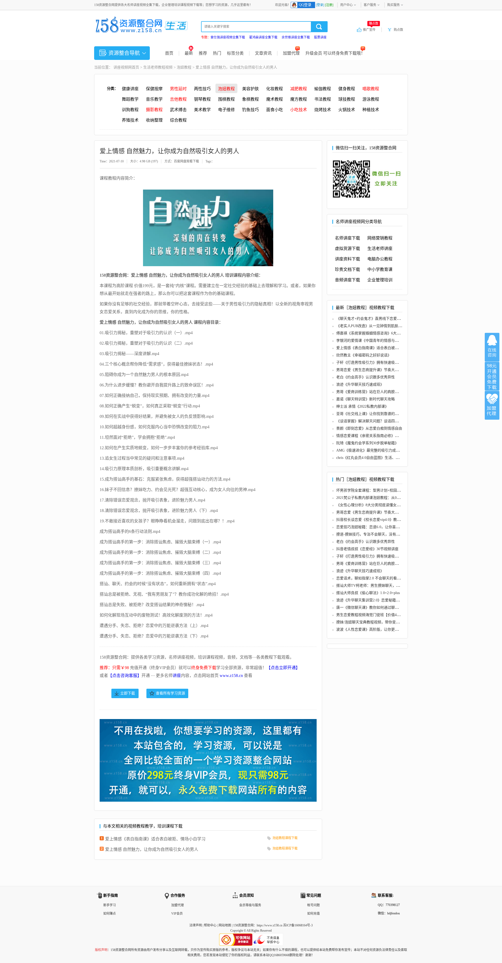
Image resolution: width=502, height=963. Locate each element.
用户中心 (346, 5)
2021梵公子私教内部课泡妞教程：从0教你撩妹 (373, 498)
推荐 (203, 53)
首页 (169, 53)
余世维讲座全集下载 (296, 37)
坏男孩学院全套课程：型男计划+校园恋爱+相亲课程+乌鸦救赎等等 (390, 490)
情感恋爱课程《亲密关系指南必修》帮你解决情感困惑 (380, 436)
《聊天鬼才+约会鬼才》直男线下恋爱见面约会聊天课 (379, 319)
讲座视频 (120, 67)
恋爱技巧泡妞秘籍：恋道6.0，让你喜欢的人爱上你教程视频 (384, 527)
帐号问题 (313, 905)
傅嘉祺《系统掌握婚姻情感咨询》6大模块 (370, 333)
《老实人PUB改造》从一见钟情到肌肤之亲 (371, 326)
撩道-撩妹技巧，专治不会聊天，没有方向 (369, 534)
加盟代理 (291, 53)
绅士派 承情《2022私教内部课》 (362, 406)
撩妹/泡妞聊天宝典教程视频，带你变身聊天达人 (375, 622)
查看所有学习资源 (170, 693)
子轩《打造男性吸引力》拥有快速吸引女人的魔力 (376, 362)
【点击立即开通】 (283, 667)
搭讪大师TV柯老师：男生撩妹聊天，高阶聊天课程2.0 (379, 586)
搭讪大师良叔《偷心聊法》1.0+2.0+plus (368, 593)
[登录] (320, 5)
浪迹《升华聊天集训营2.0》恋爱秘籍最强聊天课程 (377, 600)
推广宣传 (370, 29)
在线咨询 (492, 347)
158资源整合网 (243, 925)
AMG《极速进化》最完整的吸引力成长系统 (371, 450)
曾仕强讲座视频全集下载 (227, 37)
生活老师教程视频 (158, 67)
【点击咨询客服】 (124, 675)
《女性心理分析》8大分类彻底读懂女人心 (370, 505)
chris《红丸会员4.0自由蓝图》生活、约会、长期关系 (378, 458)
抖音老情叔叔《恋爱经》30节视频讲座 (367, 549)
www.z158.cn (231, 675)
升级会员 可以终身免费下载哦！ (335, 53)
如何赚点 (109, 913)
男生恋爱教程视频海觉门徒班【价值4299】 (371, 615)
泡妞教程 (184, 67)
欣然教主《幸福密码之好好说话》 (363, 355)
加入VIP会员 (492, 376)
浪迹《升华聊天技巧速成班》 (360, 384)
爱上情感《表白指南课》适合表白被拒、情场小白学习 (155, 839)
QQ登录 (305, 5)
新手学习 (109, 905)
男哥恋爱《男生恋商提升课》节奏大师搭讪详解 (374, 370)
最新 (189, 53)
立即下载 (127, 693)
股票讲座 (320, 37)
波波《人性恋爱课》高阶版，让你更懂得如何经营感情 (380, 629)
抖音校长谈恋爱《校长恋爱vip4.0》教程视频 (372, 520)
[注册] (329, 5)
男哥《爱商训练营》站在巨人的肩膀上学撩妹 (372, 392)
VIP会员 (177, 913)
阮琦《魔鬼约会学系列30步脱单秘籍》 (367, 443)
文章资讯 (263, 53)
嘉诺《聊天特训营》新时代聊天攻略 (365, 399)
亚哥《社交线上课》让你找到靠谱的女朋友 (371, 414)
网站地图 (225, 925)
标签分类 (235, 53)
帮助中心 (210, 925)
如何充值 (313, 913)
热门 (217, 53)
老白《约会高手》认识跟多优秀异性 (365, 377)
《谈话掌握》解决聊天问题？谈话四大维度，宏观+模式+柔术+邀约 (390, 421)
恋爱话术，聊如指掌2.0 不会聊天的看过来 (370, 578)
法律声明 (195, 925)
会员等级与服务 (250, 905)
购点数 (398, 30)
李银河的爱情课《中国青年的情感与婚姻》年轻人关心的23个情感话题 (393, 341)
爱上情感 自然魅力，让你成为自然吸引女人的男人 (151, 849)
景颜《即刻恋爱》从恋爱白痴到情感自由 (369, 428)
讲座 (177, 675)
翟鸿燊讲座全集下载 (263, 37)
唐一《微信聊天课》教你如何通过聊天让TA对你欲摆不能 (382, 607)
